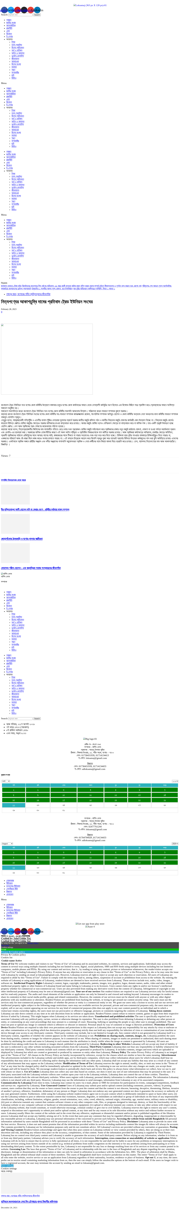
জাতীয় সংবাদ (11, 22)
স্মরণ (13, 69)
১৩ (139, 795)
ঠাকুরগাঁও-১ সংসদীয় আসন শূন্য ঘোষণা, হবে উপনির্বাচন (52, 288)
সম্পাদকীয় (15, 72)
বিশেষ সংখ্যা (16, 64)
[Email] (52, 316)
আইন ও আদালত (18, 53)
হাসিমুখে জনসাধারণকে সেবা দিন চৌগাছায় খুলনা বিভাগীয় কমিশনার (29, 1201)
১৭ (64, 800)
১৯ (116, 800)
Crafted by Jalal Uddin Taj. (16, 938)
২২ (14, 805)
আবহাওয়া (15, 61)
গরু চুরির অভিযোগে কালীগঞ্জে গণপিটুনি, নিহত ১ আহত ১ (94, 288)
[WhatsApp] (34, 316)
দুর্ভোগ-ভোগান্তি (18, 56)
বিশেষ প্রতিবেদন (18, 47)
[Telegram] (71, 316)
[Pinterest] (24, 316)
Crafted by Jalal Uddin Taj (15, 941)
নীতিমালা (9, 883)
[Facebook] (5, 316)
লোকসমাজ (10, 880)
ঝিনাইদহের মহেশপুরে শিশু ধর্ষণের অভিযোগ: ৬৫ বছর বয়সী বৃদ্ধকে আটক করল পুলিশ (53, 286)
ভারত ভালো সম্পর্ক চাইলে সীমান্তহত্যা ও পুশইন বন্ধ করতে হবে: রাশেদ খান (113, 286)
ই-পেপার (9, 36)
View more (5, 945)
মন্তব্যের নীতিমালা (13, 886)
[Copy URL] (81, 316)
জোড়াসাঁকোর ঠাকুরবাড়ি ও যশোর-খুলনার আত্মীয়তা (22, 538)
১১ (90, 795)
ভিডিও (14, 78)
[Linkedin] (43, 316)
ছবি (13, 75)
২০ (139, 800)
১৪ (165, 795)
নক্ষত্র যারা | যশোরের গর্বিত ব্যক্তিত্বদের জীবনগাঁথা (28, 294)
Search (4, 14)
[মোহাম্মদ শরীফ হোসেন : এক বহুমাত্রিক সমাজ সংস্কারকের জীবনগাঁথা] (15, 562)
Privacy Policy (33, 943)
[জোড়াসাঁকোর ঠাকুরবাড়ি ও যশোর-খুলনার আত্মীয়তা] (15, 533)
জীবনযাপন (15, 58)
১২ (116, 795)
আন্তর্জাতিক (11, 25)
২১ (165, 800)
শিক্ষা (13, 42)
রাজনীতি (9, 28)
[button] (90, 83)
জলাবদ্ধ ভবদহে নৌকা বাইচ (11, 286)
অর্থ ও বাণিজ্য (17, 50)
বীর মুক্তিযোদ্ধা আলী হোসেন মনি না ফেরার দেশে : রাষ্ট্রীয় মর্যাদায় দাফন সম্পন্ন (35, 509)
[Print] (62, 316)
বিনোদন (9, 33)
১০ (64, 795)
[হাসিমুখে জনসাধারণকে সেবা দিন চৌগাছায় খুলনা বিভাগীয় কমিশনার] (22, 1193)
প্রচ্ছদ (8, 20)
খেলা (8, 31)
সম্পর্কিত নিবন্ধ (6, 480)
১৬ (38, 800)
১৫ (14, 800)
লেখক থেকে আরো (19, 480)
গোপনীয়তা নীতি (12, 888)
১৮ (90, 800)
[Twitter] (15, 316)
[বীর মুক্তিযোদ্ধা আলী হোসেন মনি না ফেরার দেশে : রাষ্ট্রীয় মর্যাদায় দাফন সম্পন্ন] (15, 503)
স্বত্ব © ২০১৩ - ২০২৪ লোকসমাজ (15, 936)
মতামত (14, 67)
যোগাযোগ (9, 894)
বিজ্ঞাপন (9, 891)
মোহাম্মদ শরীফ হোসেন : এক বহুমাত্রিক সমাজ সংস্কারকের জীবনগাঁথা (31, 568)
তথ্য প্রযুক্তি (17, 44)
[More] (90, 316)
